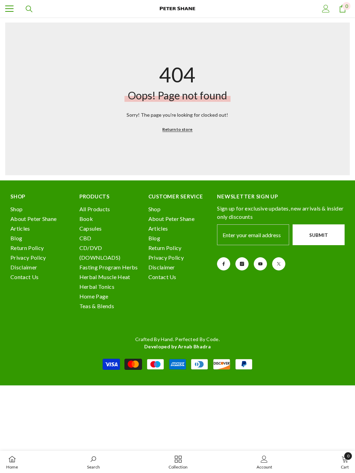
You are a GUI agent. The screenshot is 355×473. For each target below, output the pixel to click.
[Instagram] (242, 263)
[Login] (326, 8)
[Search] (29, 9)
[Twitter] (278, 263)
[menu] (9, 9)
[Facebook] (223, 263)
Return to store (177, 129)
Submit (318, 235)
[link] (93, 462)
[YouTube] (260, 263)
